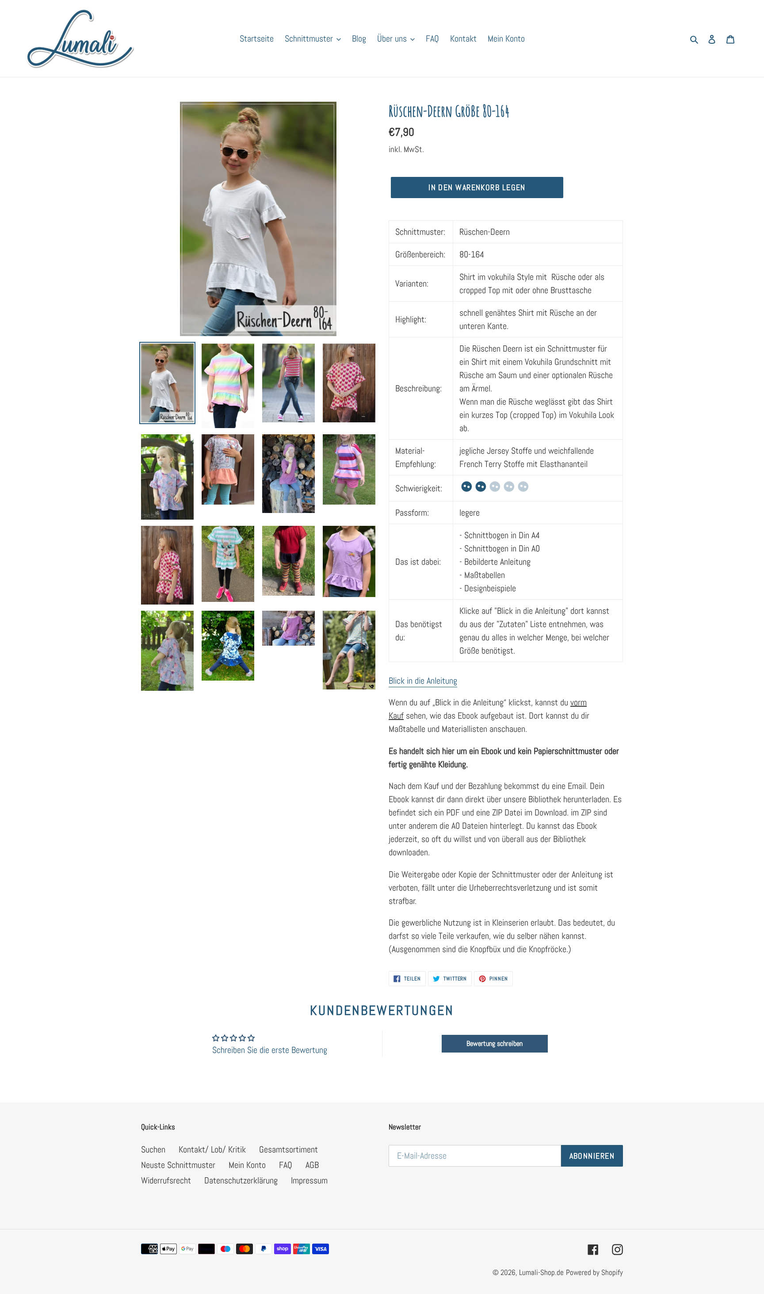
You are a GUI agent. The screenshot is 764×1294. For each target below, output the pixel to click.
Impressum (309, 1180)
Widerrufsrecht (166, 1180)
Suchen (153, 1149)
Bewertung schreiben (494, 1043)
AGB (312, 1165)
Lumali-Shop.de (541, 1272)
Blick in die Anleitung (423, 680)
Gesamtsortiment (288, 1149)
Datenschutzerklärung (241, 1180)
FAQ (285, 1165)
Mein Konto (247, 1165)
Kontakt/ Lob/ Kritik (212, 1149)
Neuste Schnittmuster (178, 1165)
